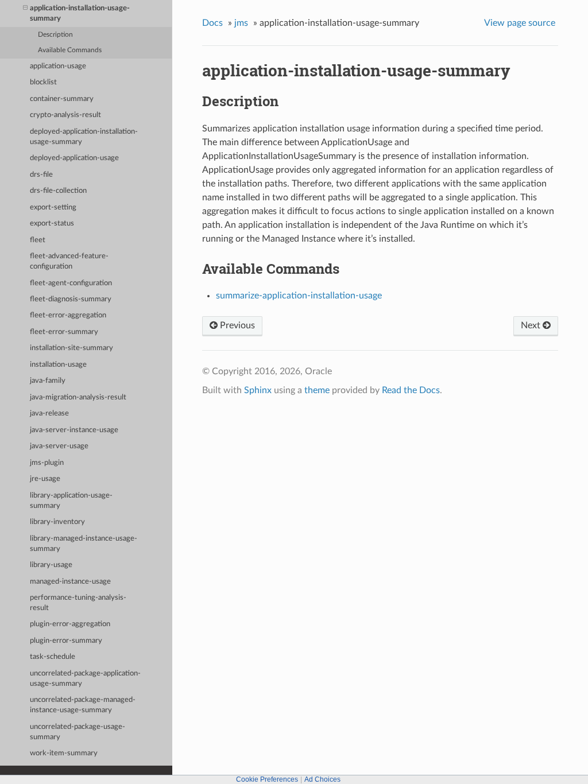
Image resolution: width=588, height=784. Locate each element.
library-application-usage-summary (71, 501)
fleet (37, 240)
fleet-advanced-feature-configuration (69, 261)
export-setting (53, 207)
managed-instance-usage (70, 581)
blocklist (43, 82)
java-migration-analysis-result (78, 397)
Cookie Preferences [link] (267, 779)
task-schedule (52, 657)
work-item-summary (64, 753)
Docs (212, 23)
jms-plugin (47, 463)
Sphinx (258, 390)
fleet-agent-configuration (71, 283)
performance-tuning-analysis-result (78, 603)
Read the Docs (411, 390)
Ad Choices (322, 779)
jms (241, 23)
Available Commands (70, 50)
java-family (47, 381)
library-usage (51, 565)
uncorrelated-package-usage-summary (77, 732)
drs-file (41, 174)
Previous (236, 325)
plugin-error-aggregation (70, 624)
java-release (49, 413)
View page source (519, 23)
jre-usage (45, 479)
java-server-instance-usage (74, 430)
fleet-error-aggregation (68, 315)
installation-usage (58, 364)
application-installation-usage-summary (80, 13)
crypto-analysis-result (65, 115)
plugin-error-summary (66, 641)
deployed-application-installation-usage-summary (84, 137)
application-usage (58, 66)
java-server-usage (59, 446)
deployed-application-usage (74, 158)
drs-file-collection (58, 191)
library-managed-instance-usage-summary (83, 544)
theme (317, 390)
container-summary (62, 99)
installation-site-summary (71, 348)
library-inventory (57, 522)
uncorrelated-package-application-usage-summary (85, 679)
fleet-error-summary (64, 332)
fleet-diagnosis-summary (70, 299)
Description (55, 35)
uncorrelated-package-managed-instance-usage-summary (83, 705)
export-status (52, 223)
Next (532, 325)
